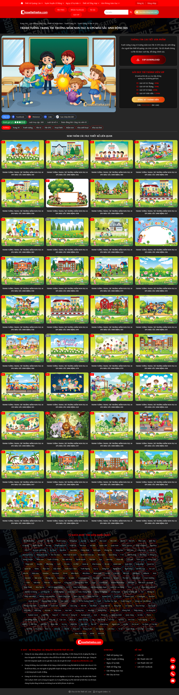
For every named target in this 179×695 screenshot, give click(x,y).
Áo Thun (53, 550)
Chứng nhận (85, 550)
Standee (45, 573)
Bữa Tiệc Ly (40, 587)
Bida (154, 573)
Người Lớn (116, 624)
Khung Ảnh (126, 610)
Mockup (91, 610)
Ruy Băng (101, 619)
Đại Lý (96, 568)
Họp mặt (96, 578)
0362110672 (146, 105)
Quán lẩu (27, 568)
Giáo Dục (71, 592)
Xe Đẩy (140, 615)
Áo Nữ (154, 624)
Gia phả (39, 564)
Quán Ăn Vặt (33, 601)
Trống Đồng (102, 610)
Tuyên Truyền (37, 545)
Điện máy (35, 573)
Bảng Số (74, 615)
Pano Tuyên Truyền (80, 587)
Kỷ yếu (116, 578)
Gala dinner (136, 578)
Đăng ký (140, 3)
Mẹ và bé (38, 578)
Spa (100, 559)
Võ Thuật (93, 606)
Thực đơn (46, 568)
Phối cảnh (141, 541)
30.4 (129, 587)
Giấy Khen (57, 568)
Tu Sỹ (120, 629)
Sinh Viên (84, 624)
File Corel (102, 541)
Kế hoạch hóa (28, 555)
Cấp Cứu (62, 619)
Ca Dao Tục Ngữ (111, 601)
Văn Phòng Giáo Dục (38, 23)
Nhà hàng (49, 564)
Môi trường (131, 555)
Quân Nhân (130, 629)
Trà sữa (66, 564)
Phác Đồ (52, 619)
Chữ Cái (64, 615)
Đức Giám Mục (80, 633)
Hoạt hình (59, 127)
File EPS (48, 127)
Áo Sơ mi (135, 624)
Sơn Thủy (153, 545)
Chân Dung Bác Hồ (148, 587)
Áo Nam (145, 624)
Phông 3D (150, 592)
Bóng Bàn (117, 606)
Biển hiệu (130, 550)
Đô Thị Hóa (55, 555)
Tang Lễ (55, 615)
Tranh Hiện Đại (60, 545)
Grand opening (83, 578)
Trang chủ (24, 23)
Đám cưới (140, 559)
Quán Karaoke (141, 545)
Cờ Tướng (128, 606)
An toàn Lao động (39, 550)
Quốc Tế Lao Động (117, 587)
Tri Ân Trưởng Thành (86, 601)
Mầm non (70, 127)
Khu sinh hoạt (83, 127)
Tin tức (92, 10)
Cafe (58, 564)
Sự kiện (83, 541)
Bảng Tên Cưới (93, 596)
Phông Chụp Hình (81, 582)
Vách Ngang (142, 619)
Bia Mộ (48, 545)
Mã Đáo (83, 545)
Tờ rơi (65, 573)
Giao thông (113, 555)
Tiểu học (92, 559)
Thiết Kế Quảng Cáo (114, 655)
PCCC (27, 550)
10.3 (67, 587)
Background (85, 615)
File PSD (50, 541)
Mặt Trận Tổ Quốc (70, 555)
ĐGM (92, 633)
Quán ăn (85, 564)
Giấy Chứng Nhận (85, 592)
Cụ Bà (125, 624)
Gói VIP (76, 14)
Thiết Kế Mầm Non (55, 23)
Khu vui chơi (97, 127)
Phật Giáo (57, 610)
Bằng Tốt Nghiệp (101, 592)
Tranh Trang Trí (70, 23)
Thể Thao (143, 555)
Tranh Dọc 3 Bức (71, 568)
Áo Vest (29, 629)
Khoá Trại (57, 582)
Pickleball (43, 606)
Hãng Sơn (105, 568)
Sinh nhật (37, 582)
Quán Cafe (103, 545)
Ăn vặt (107, 564)
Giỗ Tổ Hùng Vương (55, 587)
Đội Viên (131, 582)
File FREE (60, 10)
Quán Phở (128, 564)
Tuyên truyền (80, 559)
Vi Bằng (150, 629)
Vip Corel (64, 601)
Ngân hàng (128, 568)
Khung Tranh (87, 629)
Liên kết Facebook (144, 667)
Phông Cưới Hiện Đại (47, 596)
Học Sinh (68, 610)
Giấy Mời (27, 610)
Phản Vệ (72, 619)
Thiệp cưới (29, 564)
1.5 (136, 587)
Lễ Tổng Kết (45, 592)
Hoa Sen (76, 629)
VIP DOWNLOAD (151, 59)
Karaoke (28, 578)
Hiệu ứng (37, 610)
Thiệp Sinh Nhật (30, 596)
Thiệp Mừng (138, 610)
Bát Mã (92, 545)
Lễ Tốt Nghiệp (59, 592)
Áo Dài (93, 624)
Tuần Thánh (28, 587)
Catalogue (141, 596)
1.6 (142, 592)
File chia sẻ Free (112, 674)
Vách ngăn (96, 550)
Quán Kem (114, 545)
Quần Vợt (54, 606)
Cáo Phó (45, 615)
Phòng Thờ (108, 550)
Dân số (152, 550)
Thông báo (73, 541)
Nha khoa (86, 573)
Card (99, 601)
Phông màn (50, 578)
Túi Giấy (121, 619)
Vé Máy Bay (140, 568)
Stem (73, 601)
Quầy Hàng (130, 615)
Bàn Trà (48, 629)
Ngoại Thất (117, 568)
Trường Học (79, 610)
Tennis (64, 606)
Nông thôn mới (42, 555)
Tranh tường (28, 127)
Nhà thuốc (75, 573)
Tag (93, 619)
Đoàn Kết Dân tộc (87, 555)
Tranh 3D (73, 545)
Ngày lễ (93, 541)
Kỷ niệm (71, 578)
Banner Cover (33, 615)
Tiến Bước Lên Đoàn (145, 582)
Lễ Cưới (130, 559)
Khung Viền (114, 610)
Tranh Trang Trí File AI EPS (88, 23)
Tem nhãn (73, 550)
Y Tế (122, 555)
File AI (38, 127)
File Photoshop (29, 541)
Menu (37, 568)
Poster (40, 541)
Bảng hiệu (119, 550)
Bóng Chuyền (28, 559)
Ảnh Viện (34, 624)
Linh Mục (111, 629)
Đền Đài (101, 633)
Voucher (152, 596)
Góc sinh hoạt (67, 559)
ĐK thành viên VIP (144, 659)
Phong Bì (104, 615)
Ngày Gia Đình (116, 615)
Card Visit (117, 596)
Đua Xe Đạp (140, 606)
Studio (24, 624)
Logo (93, 582)
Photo (149, 615)
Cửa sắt (116, 573)
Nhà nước (101, 555)
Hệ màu (47, 610)
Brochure (55, 573)
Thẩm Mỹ (119, 559)
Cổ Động (25, 545)
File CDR (113, 541)
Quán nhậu (139, 564)
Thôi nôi (47, 582)
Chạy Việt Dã (105, 606)
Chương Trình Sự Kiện (49, 601)
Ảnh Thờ (44, 624)
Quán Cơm (117, 564)
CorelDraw (103, 582)
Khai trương (96, 564)
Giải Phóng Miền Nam (98, 587)
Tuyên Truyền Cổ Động (115, 659)
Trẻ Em (64, 624)
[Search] (130, 12)
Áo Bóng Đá (150, 610)
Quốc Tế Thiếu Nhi (130, 592)
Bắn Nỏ (83, 606)
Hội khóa (106, 578)
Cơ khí (107, 573)
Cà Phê (75, 564)
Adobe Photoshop (117, 582)
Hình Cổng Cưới (64, 596)
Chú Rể (66, 629)
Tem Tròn (131, 619)
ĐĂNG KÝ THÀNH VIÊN (148, 99)
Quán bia (150, 564)
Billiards (146, 573)
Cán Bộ (140, 629)
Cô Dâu (57, 629)
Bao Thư (152, 541)
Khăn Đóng (104, 624)
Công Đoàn (141, 550)
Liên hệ (140, 655)
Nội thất (126, 573)
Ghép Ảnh (54, 624)
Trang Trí (16, 127)
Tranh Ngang (85, 568)
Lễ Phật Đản (115, 592)
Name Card (106, 596)
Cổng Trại (67, 582)
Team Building (149, 578)
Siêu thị (25, 573)
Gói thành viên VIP (145, 663)
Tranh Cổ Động (52, 559)
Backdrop (61, 578)
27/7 (152, 619)
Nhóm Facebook (77, 10)
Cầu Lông (73, 606)
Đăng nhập (152, 3)
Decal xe (63, 550)
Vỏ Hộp (111, 619)
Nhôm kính (97, 573)
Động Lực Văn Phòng (143, 601)
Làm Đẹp (109, 559)
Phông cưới (152, 559)
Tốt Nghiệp (100, 629)
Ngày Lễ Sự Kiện (112, 663)
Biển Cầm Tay (79, 596)
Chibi (28, 582)
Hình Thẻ (74, 624)
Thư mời (125, 578)
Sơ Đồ (43, 619)
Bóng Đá (153, 555)
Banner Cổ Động (31, 592)
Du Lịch (152, 568)
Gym (95, 615)
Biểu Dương (83, 619)
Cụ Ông (38, 629)
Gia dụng (136, 573)
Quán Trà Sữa (127, 545)
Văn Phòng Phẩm (31, 619)
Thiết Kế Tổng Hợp (113, 667)
